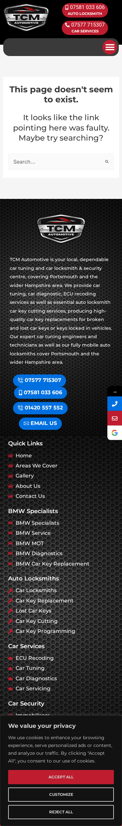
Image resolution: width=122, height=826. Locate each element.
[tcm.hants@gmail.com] (114, 418)
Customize (61, 794)
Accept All (61, 776)
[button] (109, 47)
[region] (61, 770)
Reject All (61, 811)
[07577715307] (114, 403)
